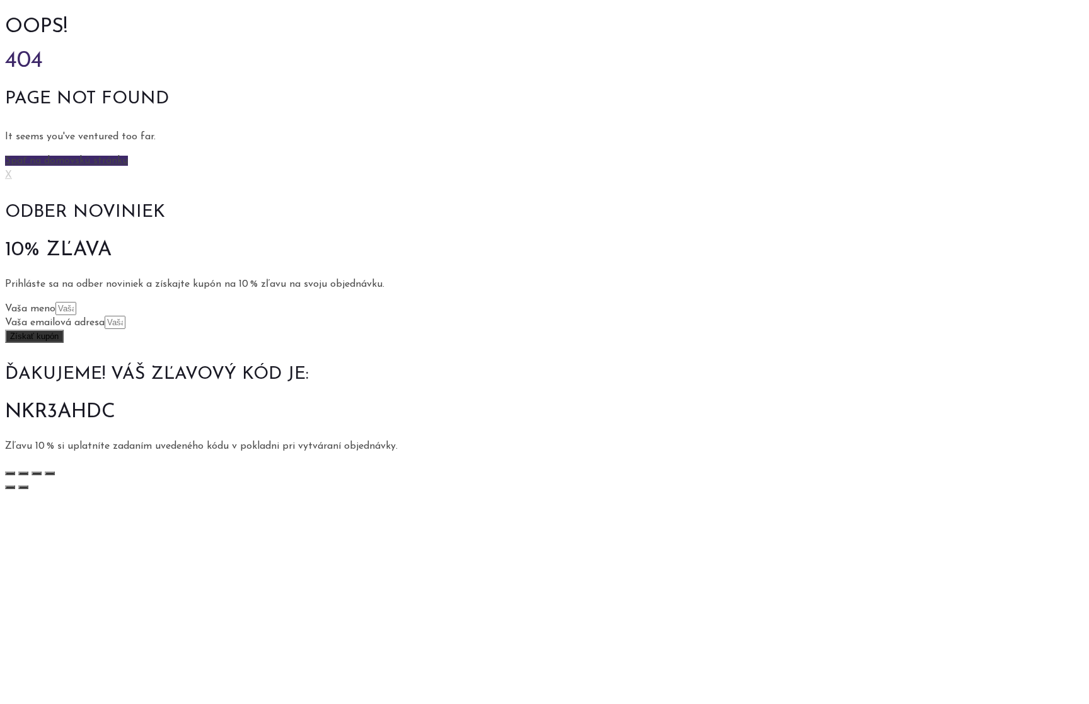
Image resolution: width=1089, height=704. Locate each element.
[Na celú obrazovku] (37, 473)
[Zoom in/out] (50, 473)
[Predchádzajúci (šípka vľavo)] (10, 487)
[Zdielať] (23, 473)
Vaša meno (30, 309)
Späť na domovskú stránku (66, 161)
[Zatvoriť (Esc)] (10, 473)
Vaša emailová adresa (55, 323)
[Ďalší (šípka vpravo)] (23, 487)
